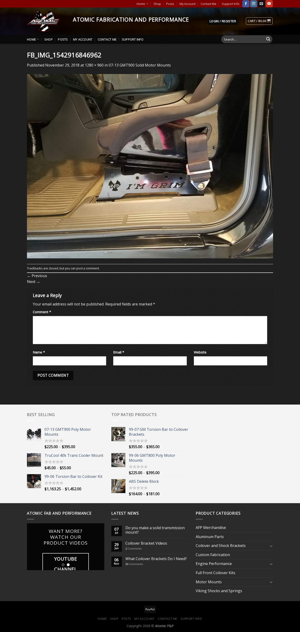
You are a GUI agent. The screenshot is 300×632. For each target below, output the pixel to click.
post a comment (87, 268)
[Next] (97, 546)
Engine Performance (214, 563)
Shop (157, 4)
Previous (37, 275)
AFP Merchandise (211, 527)
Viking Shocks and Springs (219, 590)
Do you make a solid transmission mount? (155, 530)
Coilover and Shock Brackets (221, 545)
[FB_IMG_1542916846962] (150, 165)
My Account (187, 4)
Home (141, 4)
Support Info (231, 4)
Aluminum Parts (210, 536)
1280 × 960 (94, 65)
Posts (170, 4)
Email (118, 352)
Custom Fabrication (213, 554)
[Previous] (34, 546)
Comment (42, 312)
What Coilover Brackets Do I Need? (156, 559)
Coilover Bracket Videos (146, 543)
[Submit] (268, 39)
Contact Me (208, 4)
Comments (133, 548)
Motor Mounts (209, 581)
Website (200, 352)
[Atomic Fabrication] (46, 21)
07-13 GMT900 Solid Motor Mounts (140, 65)
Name (39, 352)
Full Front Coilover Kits (215, 572)
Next (33, 281)
